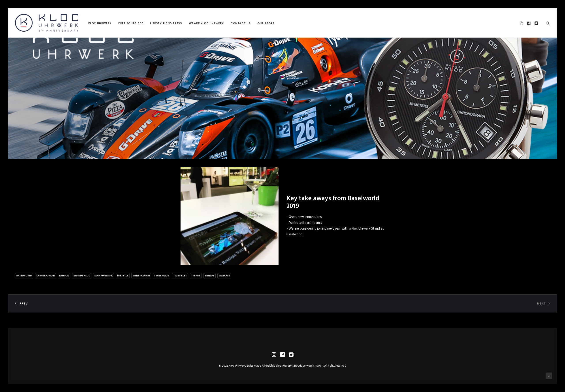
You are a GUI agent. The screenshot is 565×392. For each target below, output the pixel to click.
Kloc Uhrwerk (99, 23)
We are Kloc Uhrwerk (206, 23)
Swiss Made (161, 276)
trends (195, 276)
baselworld (24, 276)
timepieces (180, 276)
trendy (209, 276)
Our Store (265, 23)
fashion (64, 276)
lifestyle (122, 276)
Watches (224, 276)
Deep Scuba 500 (130, 23)
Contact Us (240, 23)
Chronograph (45, 276)
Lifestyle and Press (166, 23)
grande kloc (81, 276)
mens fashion (141, 276)
